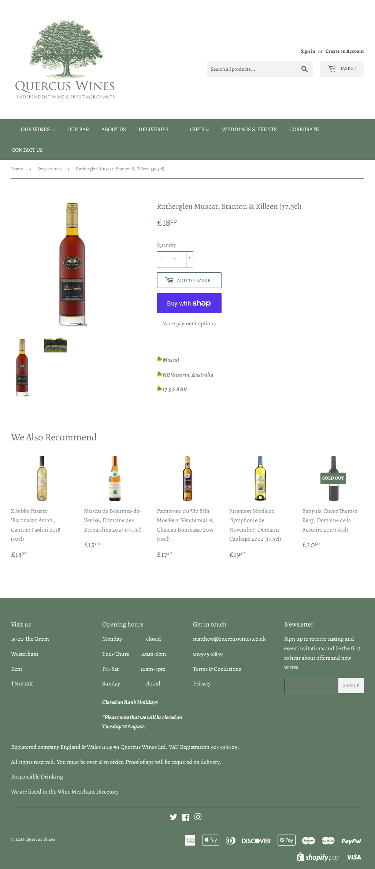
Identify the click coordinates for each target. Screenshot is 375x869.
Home (17, 169)
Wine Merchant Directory (88, 792)
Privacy (202, 684)
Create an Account (345, 51)
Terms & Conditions (217, 669)
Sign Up (351, 685)
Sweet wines (49, 169)
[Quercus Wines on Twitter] (173, 818)
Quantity (166, 244)
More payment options (189, 323)
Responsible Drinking (37, 777)
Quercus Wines (40, 839)
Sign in (308, 51)
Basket (347, 68)
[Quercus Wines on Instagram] (198, 818)
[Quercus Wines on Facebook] (186, 818)
